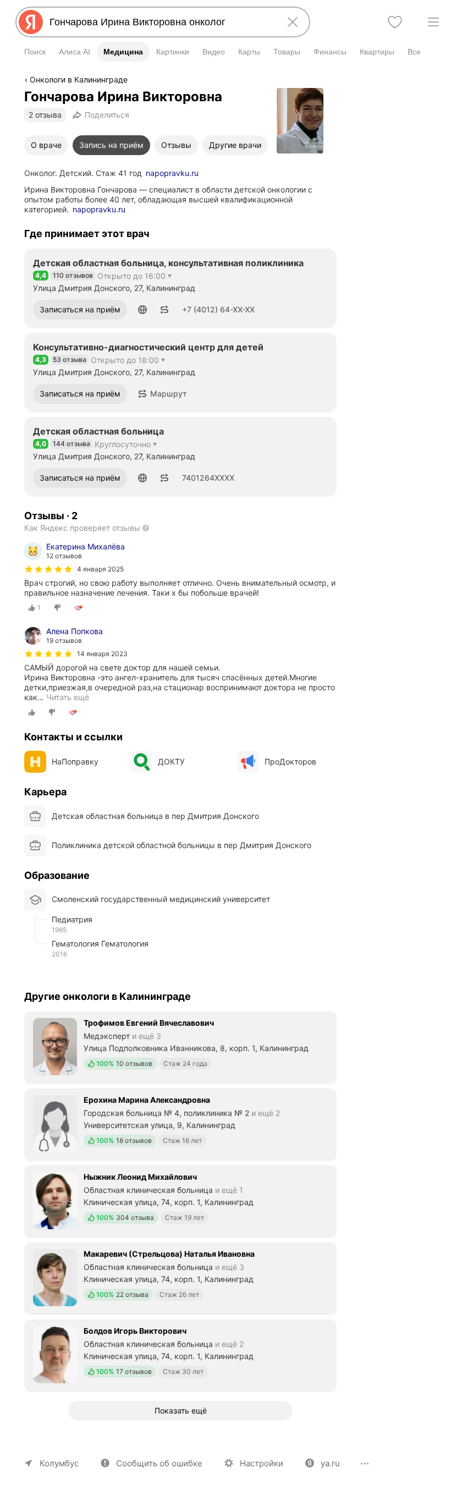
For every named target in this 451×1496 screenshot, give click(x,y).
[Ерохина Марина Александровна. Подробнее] (180, 1123)
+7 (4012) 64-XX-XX (218, 309)
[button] (142, 310)
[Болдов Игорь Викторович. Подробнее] (180, 1354)
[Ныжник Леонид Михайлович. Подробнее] (180, 1200)
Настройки (261, 1463)
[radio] (34, 607)
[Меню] (433, 22)
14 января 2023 (102, 654)
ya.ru (330, 1463)
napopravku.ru (172, 173)
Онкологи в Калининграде (79, 79)
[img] (48, 569)
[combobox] (160, 22)
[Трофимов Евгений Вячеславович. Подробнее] (180, 1046)
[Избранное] (395, 22)
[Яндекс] (31, 22)
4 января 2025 (100, 569)
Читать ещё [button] (67, 697)
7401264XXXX (208, 477)
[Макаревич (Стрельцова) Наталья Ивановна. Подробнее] (180, 1277)
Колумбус (59, 1463)
